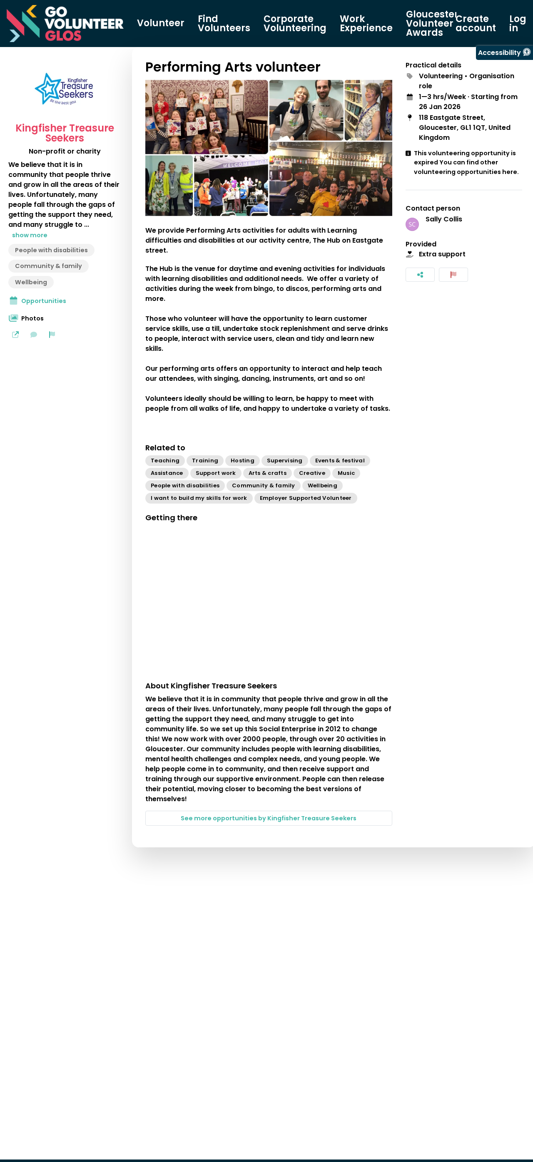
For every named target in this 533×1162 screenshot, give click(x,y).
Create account (476, 24)
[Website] (15, 335)
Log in (517, 24)
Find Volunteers (224, 24)
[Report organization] (52, 335)
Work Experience (366, 24)
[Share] (420, 275)
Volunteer (160, 23)
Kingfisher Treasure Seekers (64, 133)
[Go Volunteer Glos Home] (65, 23)
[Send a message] (34, 335)
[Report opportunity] (453, 275)
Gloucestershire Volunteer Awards (444, 23)
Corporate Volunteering (295, 24)
